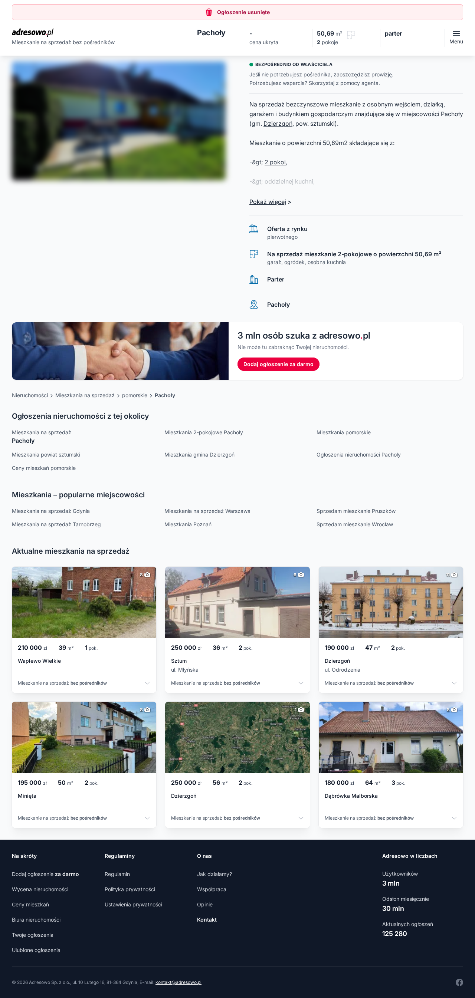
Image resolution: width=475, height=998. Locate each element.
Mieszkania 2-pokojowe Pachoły (203, 432)
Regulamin (117, 874)
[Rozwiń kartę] (147, 683)
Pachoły (165, 395)
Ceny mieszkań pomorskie (44, 468)
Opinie (205, 904)
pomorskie (134, 395)
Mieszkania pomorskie (344, 432)
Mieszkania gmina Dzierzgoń (199, 454)
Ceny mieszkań (30, 904)
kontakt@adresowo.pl (178, 982)
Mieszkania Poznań (188, 524)
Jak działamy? (214, 874)
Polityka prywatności (130, 889)
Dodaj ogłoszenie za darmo (278, 364)
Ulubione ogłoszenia (36, 950)
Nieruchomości (30, 395)
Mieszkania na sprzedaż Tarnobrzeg (56, 524)
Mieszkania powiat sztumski (46, 454)
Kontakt (207, 919)
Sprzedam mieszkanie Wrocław (355, 524)
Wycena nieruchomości (40, 889)
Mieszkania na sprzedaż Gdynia (51, 511)
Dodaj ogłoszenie (45, 874)
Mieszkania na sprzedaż (85, 395)
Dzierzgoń (277, 123)
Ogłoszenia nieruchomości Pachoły (359, 454)
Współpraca (211, 889)
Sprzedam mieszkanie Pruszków (356, 511)
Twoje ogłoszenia (32, 935)
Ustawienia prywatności (133, 904)
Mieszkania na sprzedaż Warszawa (207, 511)
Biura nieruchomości (36, 919)
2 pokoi (275, 162)
